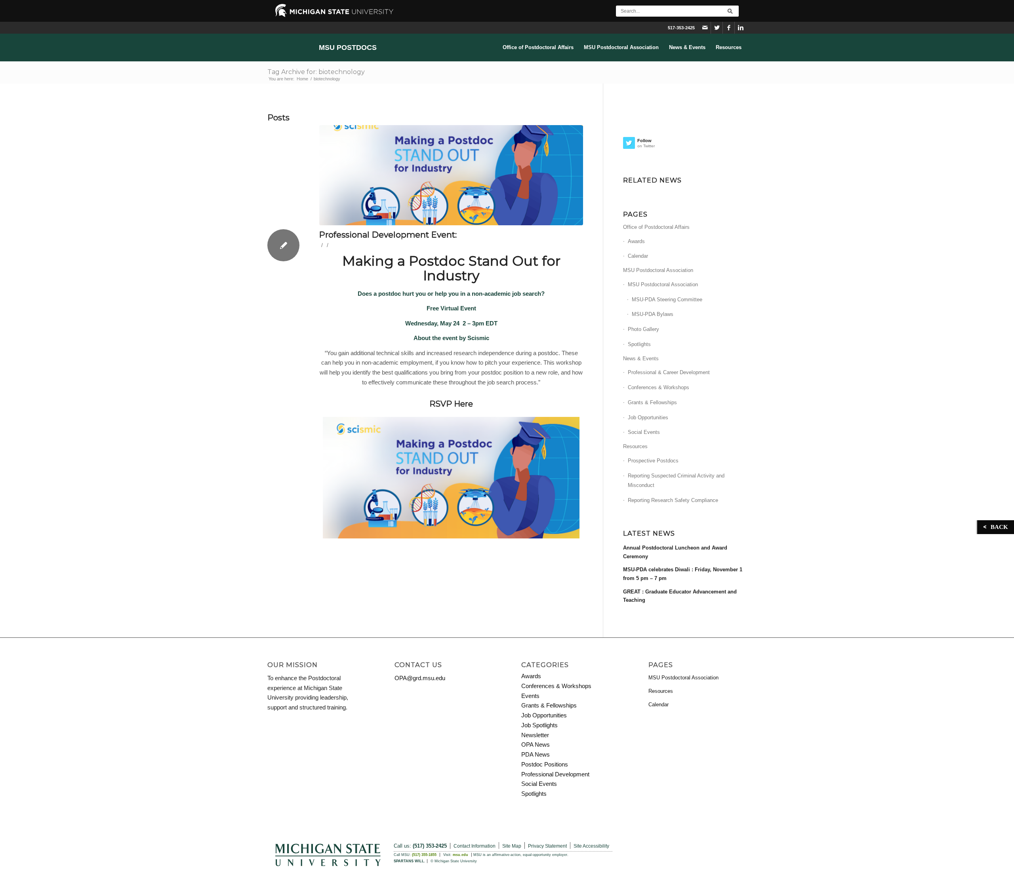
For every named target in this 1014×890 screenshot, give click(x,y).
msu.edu (460, 855)
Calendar (638, 256)
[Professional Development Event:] (451, 175)
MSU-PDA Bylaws (652, 314)
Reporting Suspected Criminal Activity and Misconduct (676, 481)
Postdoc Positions (544, 764)
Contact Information (475, 846)
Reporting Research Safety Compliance (673, 500)
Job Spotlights (539, 725)
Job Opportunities (648, 417)
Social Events (644, 432)
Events (530, 695)
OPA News (535, 744)
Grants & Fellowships (652, 402)
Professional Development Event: (388, 235)
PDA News (535, 754)
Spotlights (639, 344)
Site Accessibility (591, 846)
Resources (635, 446)
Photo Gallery (643, 329)
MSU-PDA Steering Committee (667, 299)
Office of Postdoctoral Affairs (656, 227)
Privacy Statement (547, 846)
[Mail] (705, 28)
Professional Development (555, 774)
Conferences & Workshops (658, 387)
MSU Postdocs (348, 47)
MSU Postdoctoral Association (658, 270)
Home (302, 78)
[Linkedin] (741, 28)
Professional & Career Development (669, 372)
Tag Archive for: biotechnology (316, 72)
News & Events (641, 358)
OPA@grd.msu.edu (420, 678)
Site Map (511, 846)
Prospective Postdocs (653, 461)
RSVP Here (451, 404)
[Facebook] (728, 28)
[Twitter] (716, 28)
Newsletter (535, 735)
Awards (636, 241)
